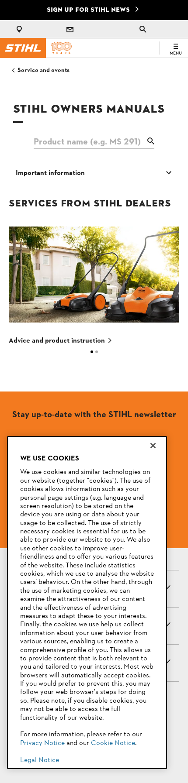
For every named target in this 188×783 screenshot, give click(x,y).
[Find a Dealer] (21, 29)
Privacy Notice (42, 743)
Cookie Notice (113, 743)
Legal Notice (39, 760)
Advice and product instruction (57, 340)
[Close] (153, 445)
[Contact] (70, 29)
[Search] (143, 29)
